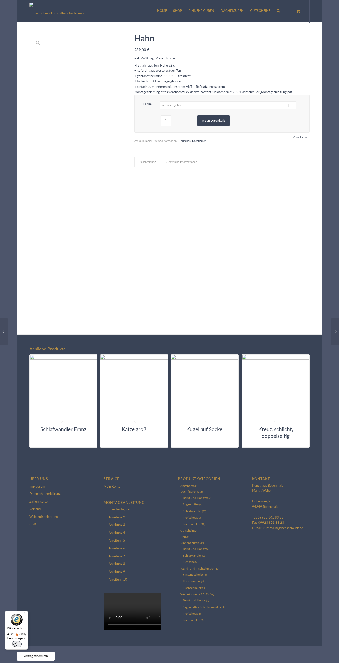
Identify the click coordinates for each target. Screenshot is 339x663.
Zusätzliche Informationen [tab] (181, 162)
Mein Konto (112, 486)
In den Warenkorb (213, 120)
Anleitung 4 (117, 533)
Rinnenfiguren (189, 542)
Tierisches (184, 141)
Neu (183, 536)
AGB (32, 524)
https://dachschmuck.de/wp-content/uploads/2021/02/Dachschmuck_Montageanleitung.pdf (226, 92)
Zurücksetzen (301, 137)
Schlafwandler (192, 511)
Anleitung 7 (117, 556)
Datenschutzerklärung (45, 494)
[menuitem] (162, 11)
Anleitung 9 (117, 572)
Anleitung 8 (117, 564)
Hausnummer (192, 581)
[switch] (17, 644)
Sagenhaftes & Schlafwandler (202, 607)
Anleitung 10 (118, 579)
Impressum (37, 486)
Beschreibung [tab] (147, 162)
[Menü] (25, 614)
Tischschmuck (192, 587)
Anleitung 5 (117, 540)
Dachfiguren (199, 141)
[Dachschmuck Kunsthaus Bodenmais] (57, 11)
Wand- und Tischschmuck (197, 568)
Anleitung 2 (117, 517)
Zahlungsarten (39, 501)
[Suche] (278, 11)
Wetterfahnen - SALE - (194, 594)
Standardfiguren (120, 509)
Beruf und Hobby (194, 497)
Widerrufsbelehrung (43, 517)
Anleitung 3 (117, 525)
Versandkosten (165, 58)
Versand (35, 509)
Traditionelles (191, 524)
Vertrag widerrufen (36, 656)
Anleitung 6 (117, 548)
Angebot (186, 485)
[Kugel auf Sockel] (335, 331)
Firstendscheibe (193, 574)
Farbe (147, 104)
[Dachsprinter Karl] (4, 331)
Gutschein (187, 530)
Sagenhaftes (191, 504)
